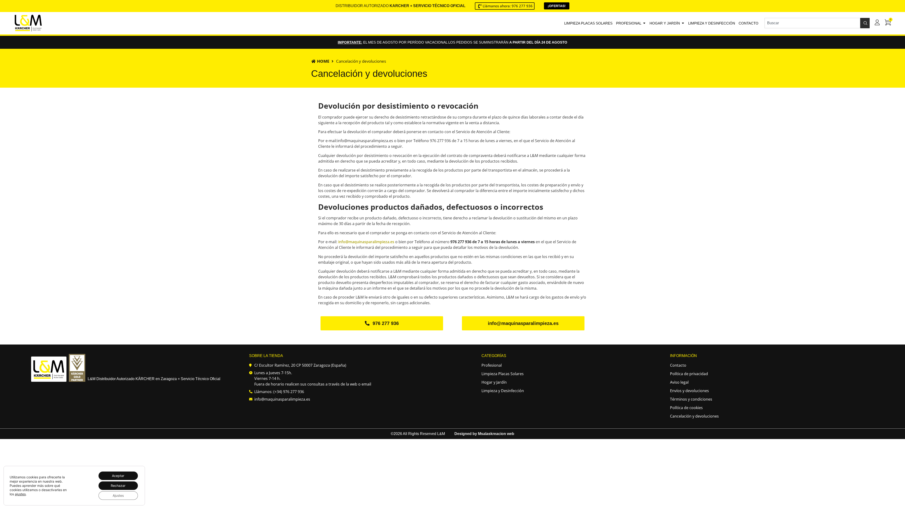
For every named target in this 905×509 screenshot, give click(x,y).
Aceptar (118, 476)
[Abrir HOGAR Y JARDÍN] (683, 23)
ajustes (20, 494)
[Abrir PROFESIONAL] (644, 23)
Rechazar (118, 486)
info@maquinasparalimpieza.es (366, 241)
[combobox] (812, 23)
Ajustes (118, 495)
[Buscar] (865, 23)
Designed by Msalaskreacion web (484, 434)
